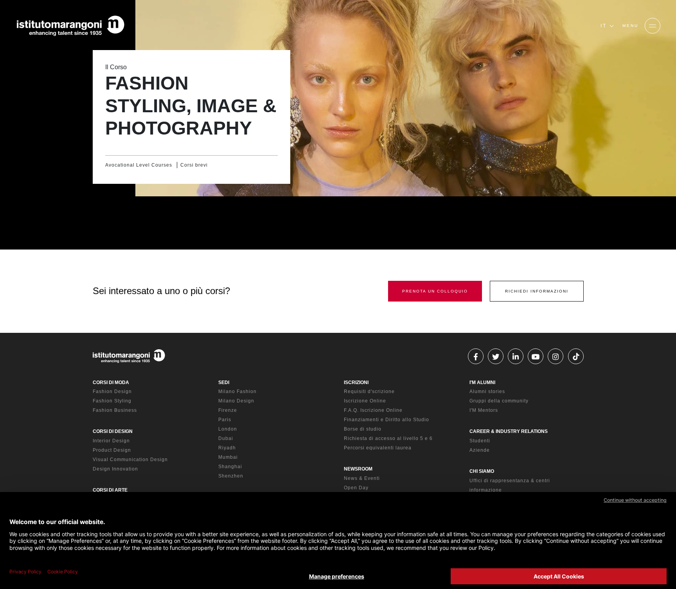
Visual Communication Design (130, 459)
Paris (224, 419)
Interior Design (111, 441)
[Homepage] (70, 26)
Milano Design (236, 401)
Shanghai (230, 466)
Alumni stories (487, 391)
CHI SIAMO (481, 471)
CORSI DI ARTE (110, 490)
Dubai (225, 438)
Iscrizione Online (365, 401)
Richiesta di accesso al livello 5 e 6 (388, 438)
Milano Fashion (237, 391)
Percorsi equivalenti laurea (378, 448)
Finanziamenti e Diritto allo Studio (386, 419)
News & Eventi (362, 478)
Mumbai (228, 457)
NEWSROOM (358, 469)
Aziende (479, 450)
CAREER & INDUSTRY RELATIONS (508, 431)
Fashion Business (115, 410)
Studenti (479, 441)
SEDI (223, 382)
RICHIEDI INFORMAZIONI (536, 291)
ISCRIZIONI (356, 382)
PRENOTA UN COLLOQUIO (435, 291)
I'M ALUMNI (482, 382)
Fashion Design (112, 391)
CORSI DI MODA (111, 382)
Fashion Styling (112, 401)
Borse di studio (362, 429)
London (227, 429)
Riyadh (227, 448)
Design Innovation (115, 469)
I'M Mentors (483, 410)
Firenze (227, 410)
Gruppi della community (499, 401)
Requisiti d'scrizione (369, 391)
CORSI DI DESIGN (113, 431)
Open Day (356, 487)
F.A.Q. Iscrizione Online (373, 410)
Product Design (112, 450)
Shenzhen (230, 476)
